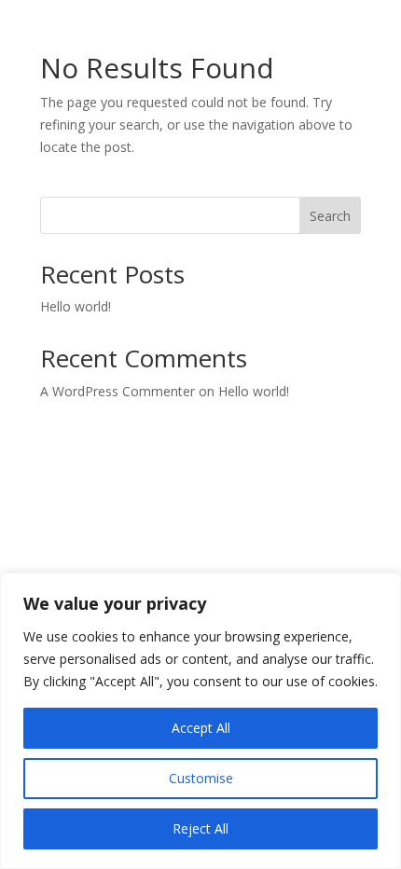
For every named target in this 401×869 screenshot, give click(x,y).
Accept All (201, 728)
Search (330, 216)
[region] (200, 720)
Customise (201, 778)
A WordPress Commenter (117, 391)
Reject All (200, 828)
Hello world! (75, 306)
